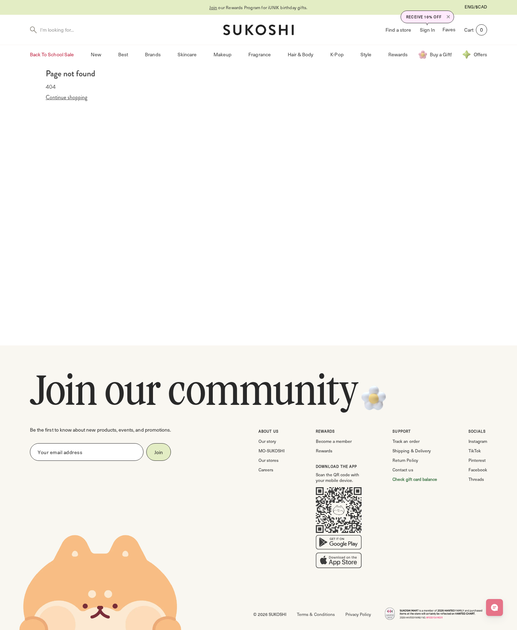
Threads (476, 479)
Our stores (268, 460)
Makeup (222, 54)
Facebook (477, 469)
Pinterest (477, 460)
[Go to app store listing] (339, 562)
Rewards (398, 54)
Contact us (402, 469)
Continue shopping (66, 97)
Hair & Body (301, 54)
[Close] (448, 16)
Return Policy (405, 460)
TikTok (474, 450)
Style (365, 54)
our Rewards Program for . (258, 7)
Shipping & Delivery (411, 450)
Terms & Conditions (315, 614)
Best (123, 54)
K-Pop (336, 54)
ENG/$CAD (476, 7)
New (96, 54)
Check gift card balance (414, 479)
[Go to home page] (258, 30)
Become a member (334, 441)
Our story (267, 441)
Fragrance (259, 54)
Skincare (187, 54)
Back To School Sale (52, 54)
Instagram (477, 441)
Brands (152, 54)
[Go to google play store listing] (339, 544)
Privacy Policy (358, 614)
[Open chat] (494, 607)
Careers (265, 469)
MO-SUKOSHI (271, 450)
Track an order (405, 441)
